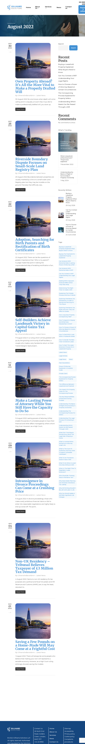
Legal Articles (63, 356)
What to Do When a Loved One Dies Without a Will (67, 464)
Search (61, 44)
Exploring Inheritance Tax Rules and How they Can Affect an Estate (67, 309)
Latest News (40, 95)
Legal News (62, 359)
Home (51, 728)
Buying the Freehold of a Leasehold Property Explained (67, 255)
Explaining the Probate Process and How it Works (67, 294)
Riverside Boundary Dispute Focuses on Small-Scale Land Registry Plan (31, 164)
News (71, 359)
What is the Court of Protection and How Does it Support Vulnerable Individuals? (67, 451)
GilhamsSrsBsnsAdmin (26, 95)
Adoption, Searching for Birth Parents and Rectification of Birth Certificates (34, 244)
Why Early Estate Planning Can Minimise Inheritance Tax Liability (67, 482)
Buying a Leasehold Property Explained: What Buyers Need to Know (66, 68)
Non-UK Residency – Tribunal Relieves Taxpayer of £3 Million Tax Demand (34, 566)
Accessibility (69, 731)
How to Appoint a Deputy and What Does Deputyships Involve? (67, 322)
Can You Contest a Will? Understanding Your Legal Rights (67, 78)
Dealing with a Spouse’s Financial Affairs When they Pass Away (66, 282)
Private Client (63, 373)
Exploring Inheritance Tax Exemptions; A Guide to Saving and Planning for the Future (67, 301)
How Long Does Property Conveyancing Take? (66, 315)
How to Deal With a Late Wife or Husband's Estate (67, 335)
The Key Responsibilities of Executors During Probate (66, 398)
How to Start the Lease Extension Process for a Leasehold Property (66, 347)
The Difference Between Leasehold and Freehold (66, 385)
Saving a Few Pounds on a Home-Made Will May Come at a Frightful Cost (35, 645)
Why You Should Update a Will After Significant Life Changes (67, 495)
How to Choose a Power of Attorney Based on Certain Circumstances (67, 87)
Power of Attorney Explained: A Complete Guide (66, 368)
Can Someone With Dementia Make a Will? (66, 269)
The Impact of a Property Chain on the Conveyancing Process (67, 391)
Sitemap (67, 728)
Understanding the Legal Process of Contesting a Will (66, 420)
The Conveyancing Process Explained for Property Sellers (66, 95)
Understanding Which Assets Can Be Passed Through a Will (67, 104)
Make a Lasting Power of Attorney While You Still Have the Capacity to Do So (34, 405)
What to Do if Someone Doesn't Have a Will (66, 458)
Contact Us (53, 742)
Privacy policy (69, 734)
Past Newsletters (64, 363)
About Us (53, 732)
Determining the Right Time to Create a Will (66, 289)
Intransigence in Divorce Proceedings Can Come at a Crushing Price (34, 486)
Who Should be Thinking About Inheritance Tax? (66, 476)
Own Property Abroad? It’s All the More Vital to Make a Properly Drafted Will (35, 86)
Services (52, 735)
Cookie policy (69, 736)
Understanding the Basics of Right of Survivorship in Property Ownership (67, 405)
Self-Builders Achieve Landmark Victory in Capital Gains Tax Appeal (33, 325)
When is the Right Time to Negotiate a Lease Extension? (67, 470)
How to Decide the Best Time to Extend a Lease (66, 340)
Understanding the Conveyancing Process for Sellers (67, 412)
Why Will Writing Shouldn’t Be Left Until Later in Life (67, 489)
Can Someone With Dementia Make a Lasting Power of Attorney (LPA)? (67, 263)
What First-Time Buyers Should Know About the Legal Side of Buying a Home (66, 435)
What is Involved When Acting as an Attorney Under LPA (66, 443)
